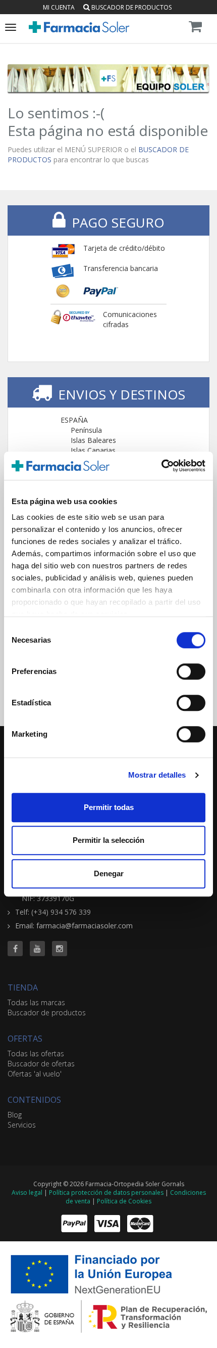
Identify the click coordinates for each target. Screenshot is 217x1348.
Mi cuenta (59, 7)
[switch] (191, 671)
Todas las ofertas (36, 1053)
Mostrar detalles (157, 775)
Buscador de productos (131, 7)
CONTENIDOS (34, 1099)
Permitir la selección (108, 840)
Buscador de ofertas (41, 1063)
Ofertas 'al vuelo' (35, 1074)
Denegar (109, 873)
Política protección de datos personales (106, 1192)
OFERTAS (25, 1038)
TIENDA (23, 987)
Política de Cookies (124, 1201)
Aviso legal (27, 1192)
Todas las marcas (36, 1002)
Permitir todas (109, 807)
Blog (15, 1114)
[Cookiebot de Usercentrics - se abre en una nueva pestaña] (161, 465)
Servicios (22, 1125)
